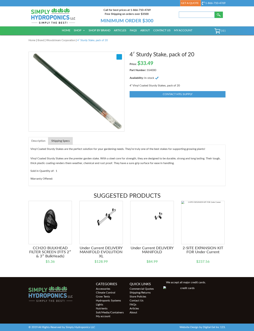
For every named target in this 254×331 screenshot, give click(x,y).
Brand (40, 40)
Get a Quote (190, 3)
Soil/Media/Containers (110, 312)
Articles (120, 30)
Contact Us (162, 30)
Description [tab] (38, 140)
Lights (99, 304)
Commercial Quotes (142, 288)
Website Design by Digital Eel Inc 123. (202, 327)
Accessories (103, 288)
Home (66, 30)
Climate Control (105, 292)
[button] (119, 57)
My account (183, 30)
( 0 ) (222, 30)
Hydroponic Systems (108, 300)
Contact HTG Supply (177, 94)
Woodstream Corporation (60, 40)
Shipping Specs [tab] (60, 140)
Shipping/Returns (140, 292)
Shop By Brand (99, 30)
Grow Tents (103, 296)
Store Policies (138, 296)
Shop (77, 30)
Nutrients (101, 308)
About (145, 30)
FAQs (133, 30)
